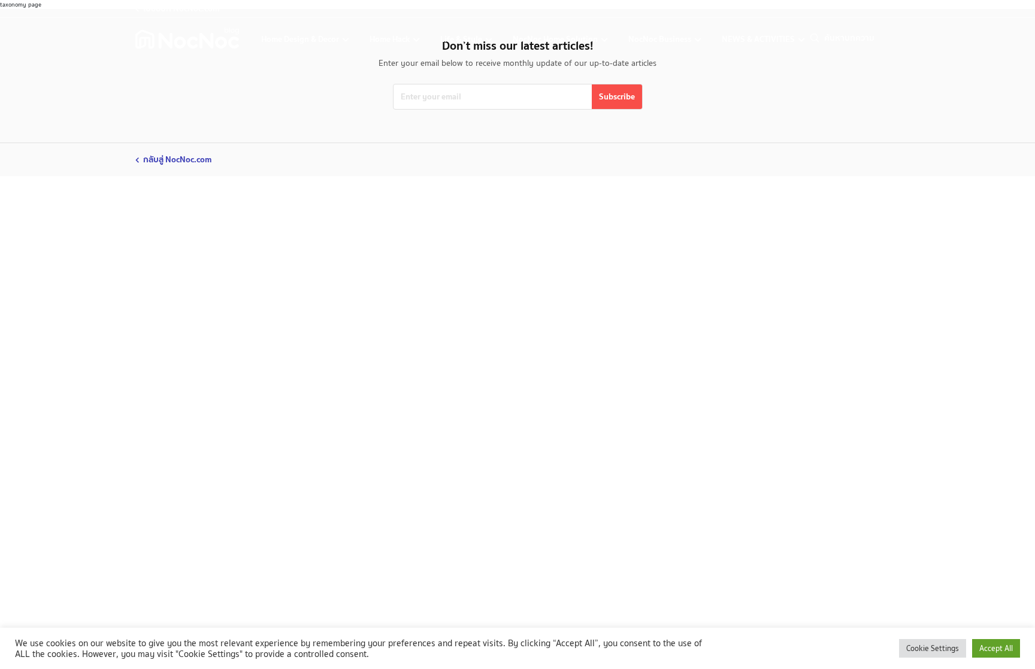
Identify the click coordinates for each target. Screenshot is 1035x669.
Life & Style (462, 39)
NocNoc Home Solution (556, 39)
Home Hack (390, 39)
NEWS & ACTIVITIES (759, 39)
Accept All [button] (996, 648)
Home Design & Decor (301, 39)
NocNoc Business (660, 39)
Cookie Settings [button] (932, 648)
